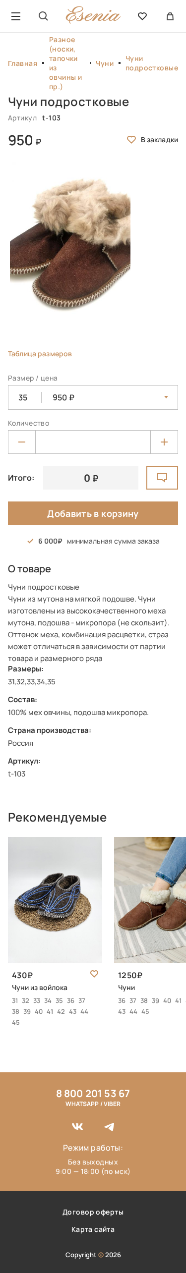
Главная (22, 63)
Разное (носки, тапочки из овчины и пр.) (65, 63)
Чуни (105, 63)
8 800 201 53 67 (93, 1093)
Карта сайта (93, 1229)
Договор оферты (93, 1212)
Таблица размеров (40, 353)
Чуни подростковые (151, 63)
